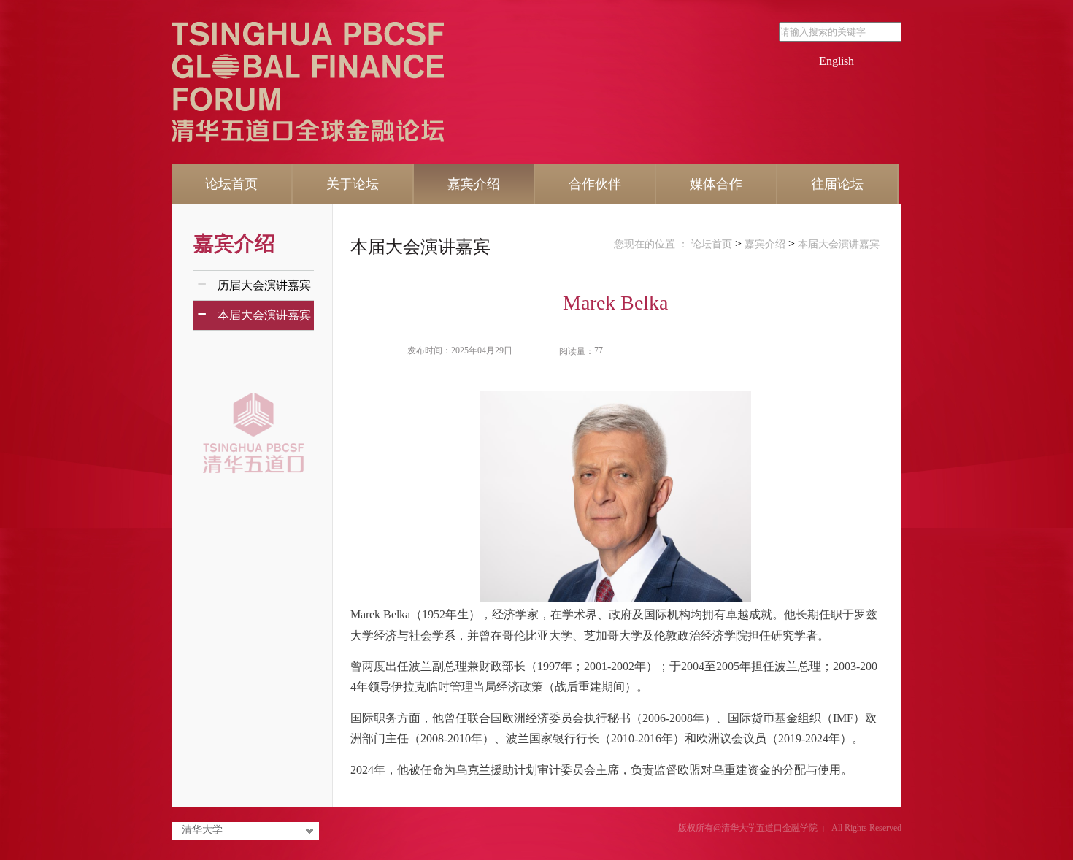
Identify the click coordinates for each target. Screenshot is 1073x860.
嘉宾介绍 (234, 243)
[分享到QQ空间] (745, 351)
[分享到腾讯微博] (779, 351)
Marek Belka (615, 302)
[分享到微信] (813, 351)
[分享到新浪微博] (762, 351)
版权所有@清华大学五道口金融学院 (748, 828)
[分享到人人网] (796, 351)
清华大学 (202, 829)
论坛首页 (711, 244)
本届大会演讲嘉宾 (420, 246)
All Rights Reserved (866, 828)
